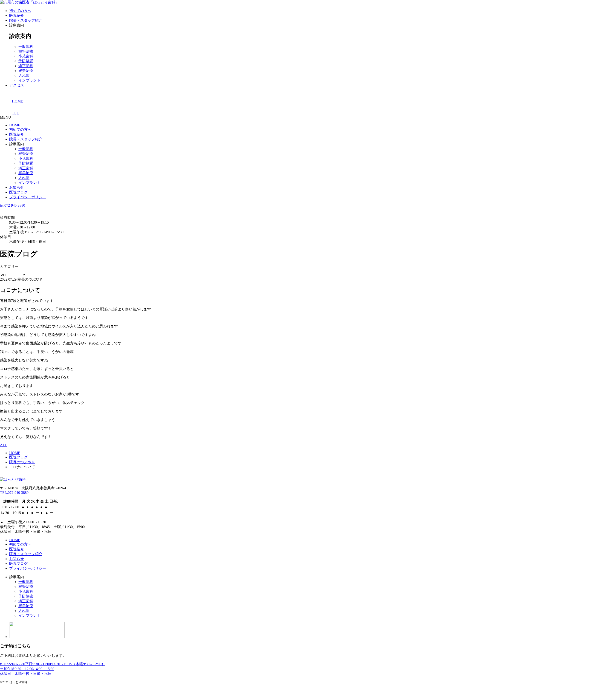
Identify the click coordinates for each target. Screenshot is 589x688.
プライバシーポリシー (27, 197)
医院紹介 (16, 15)
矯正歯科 (25, 66)
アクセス (16, 85)
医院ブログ (18, 192)
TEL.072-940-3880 (14, 493)
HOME (14, 125)
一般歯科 (25, 46)
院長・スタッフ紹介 (25, 20)
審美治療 (25, 71)
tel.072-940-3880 (12, 205)
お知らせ (16, 187)
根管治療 (25, 51)
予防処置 (25, 61)
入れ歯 (23, 75)
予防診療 (25, 596)
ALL (3, 445)
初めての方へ (20, 11)
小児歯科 (25, 56)
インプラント (29, 80)
